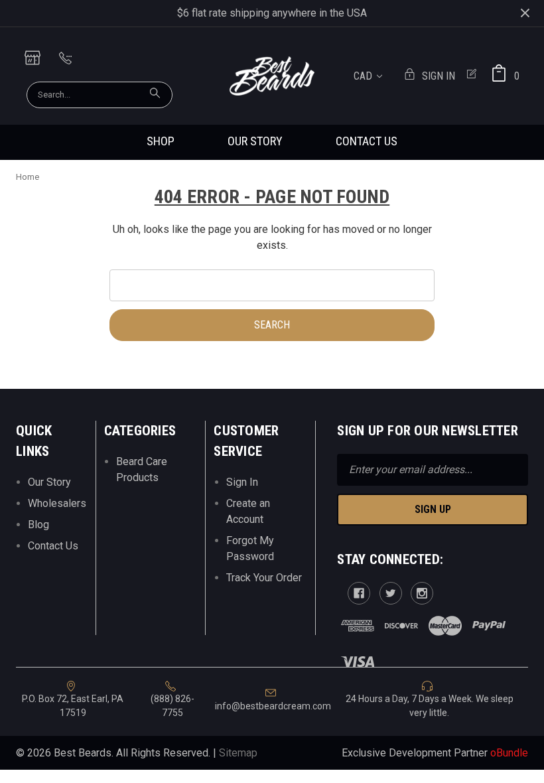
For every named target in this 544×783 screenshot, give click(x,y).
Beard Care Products (141, 469)
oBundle (509, 753)
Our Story (255, 141)
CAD (364, 76)
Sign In (242, 482)
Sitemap (238, 753)
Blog (38, 524)
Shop (160, 141)
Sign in (438, 76)
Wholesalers (57, 503)
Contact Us (366, 141)
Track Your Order (264, 577)
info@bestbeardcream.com (273, 706)
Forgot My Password (250, 548)
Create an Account (248, 511)
